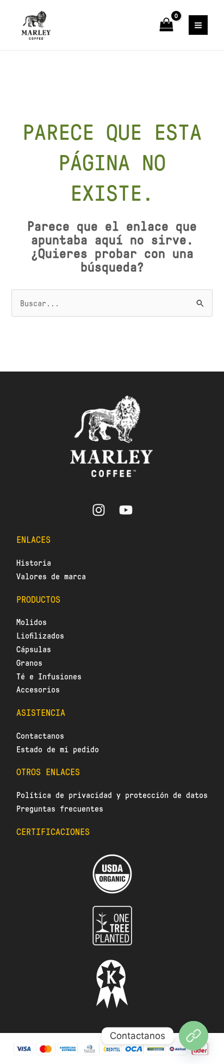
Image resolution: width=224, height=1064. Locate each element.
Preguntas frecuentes (62, 808)
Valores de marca (51, 576)
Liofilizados (40, 635)
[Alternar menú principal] (198, 24)
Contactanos (40, 735)
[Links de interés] (193, 1035)
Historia (33, 562)
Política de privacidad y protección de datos (112, 794)
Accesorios (38, 689)
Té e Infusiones (49, 676)
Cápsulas (33, 649)
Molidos (31, 621)
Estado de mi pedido (57, 749)
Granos (29, 662)
